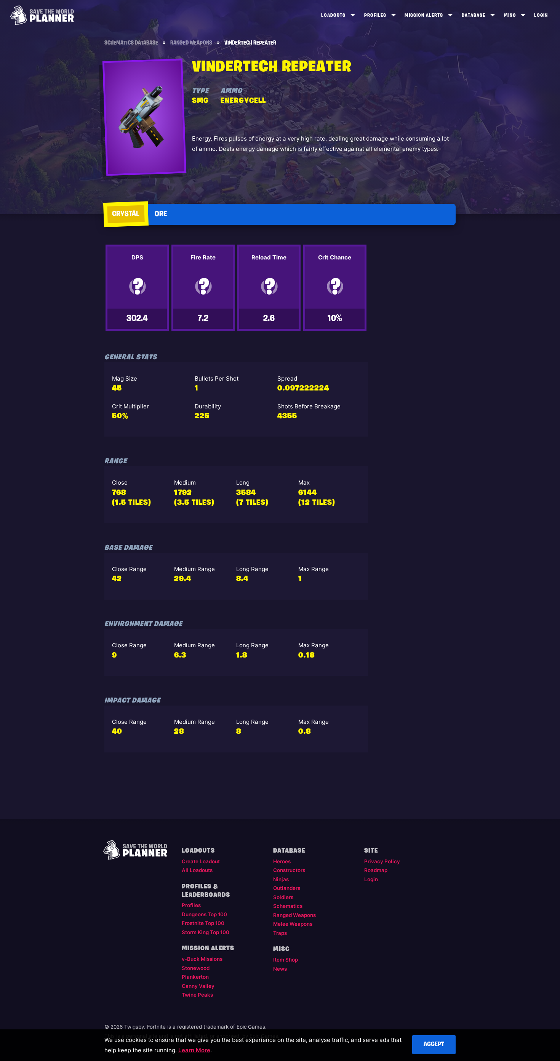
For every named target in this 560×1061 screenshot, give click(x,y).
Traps (280, 933)
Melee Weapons (292, 924)
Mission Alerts (424, 15)
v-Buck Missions (202, 959)
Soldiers (283, 897)
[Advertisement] (416, 366)
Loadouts (333, 15)
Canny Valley (198, 986)
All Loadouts (197, 870)
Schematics (287, 906)
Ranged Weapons (294, 915)
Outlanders (286, 888)
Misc (510, 15)
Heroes (282, 861)
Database (473, 15)
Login (541, 15)
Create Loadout (201, 861)
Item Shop (285, 960)
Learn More (194, 1050)
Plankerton (195, 977)
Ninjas (281, 879)
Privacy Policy (382, 861)
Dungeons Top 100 (204, 914)
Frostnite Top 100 (203, 923)
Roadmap (375, 870)
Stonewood (196, 968)
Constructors (289, 870)
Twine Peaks (197, 995)
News (280, 969)
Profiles (375, 15)
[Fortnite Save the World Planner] (42, 15)
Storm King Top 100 (205, 932)
